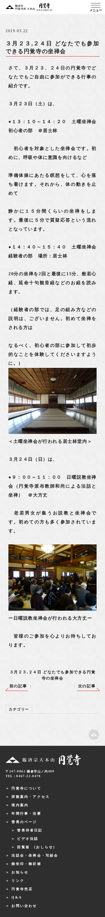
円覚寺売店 (22, 889)
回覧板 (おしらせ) (36, 847)
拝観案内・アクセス (30, 797)
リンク (17, 881)
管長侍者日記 (30, 830)
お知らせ (20, 872)
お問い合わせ (24, 906)
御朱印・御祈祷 (26, 864)
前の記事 (18, 686)
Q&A (16, 897)
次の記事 (86, 686)
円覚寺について (26, 788)
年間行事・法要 (26, 813)
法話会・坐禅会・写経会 (34, 855)
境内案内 (20, 805)
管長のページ (24, 822)
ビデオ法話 (27, 839)
